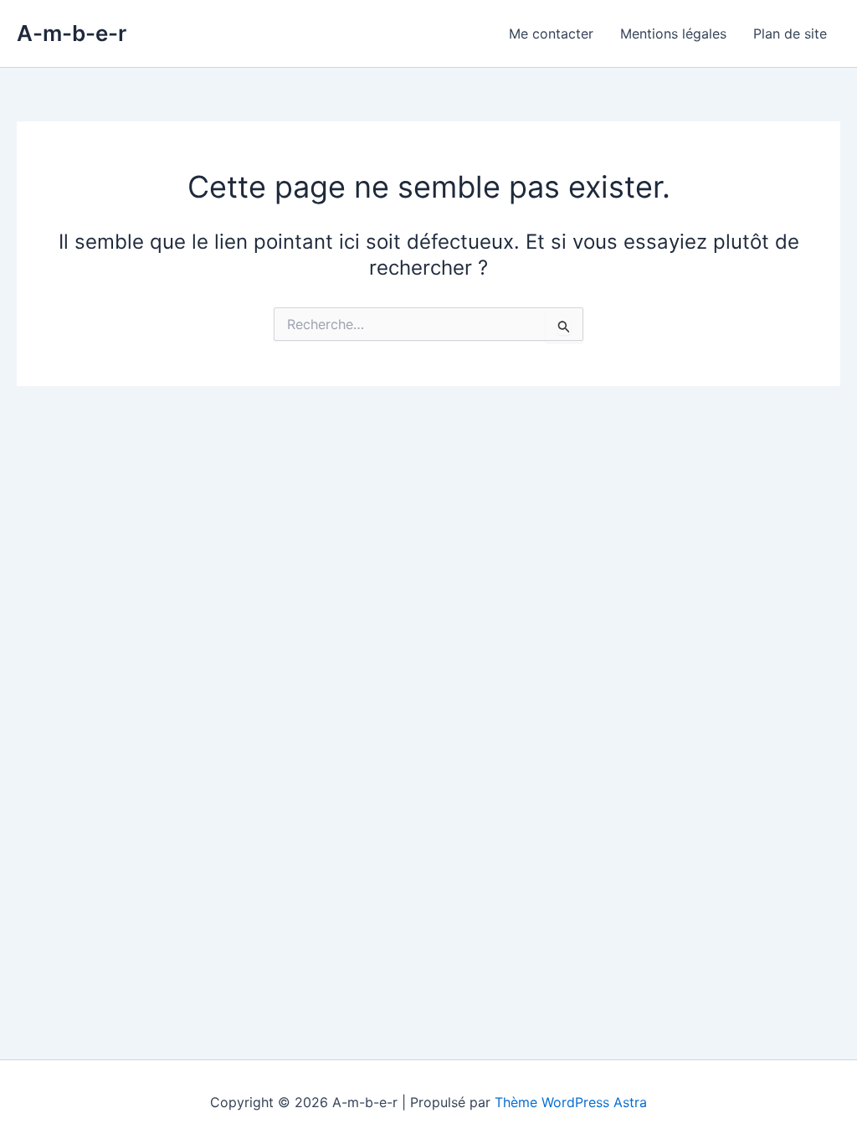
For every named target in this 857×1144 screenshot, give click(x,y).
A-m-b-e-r (71, 33)
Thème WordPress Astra (571, 1102)
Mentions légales (673, 33)
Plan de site (790, 33)
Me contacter (551, 33)
